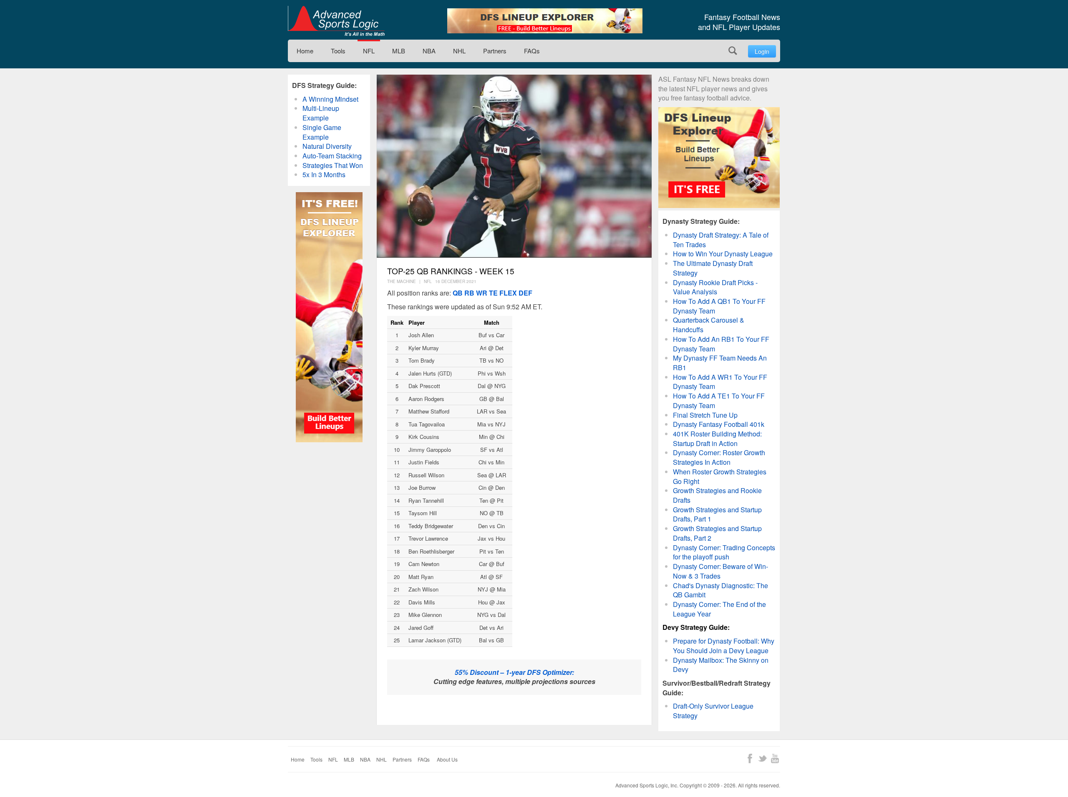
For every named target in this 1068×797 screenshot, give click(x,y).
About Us (447, 759)
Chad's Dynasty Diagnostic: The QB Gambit (720, 590)
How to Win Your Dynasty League (723, 253)
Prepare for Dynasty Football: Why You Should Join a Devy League (723, 645)
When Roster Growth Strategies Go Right (719, 476)
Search (733, 51)
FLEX (508, 293)
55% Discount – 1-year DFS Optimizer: (514, 672)
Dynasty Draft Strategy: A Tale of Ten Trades (720, 239)
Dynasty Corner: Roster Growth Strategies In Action (719, 457)
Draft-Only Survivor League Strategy (713, 710)
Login (762, 51)
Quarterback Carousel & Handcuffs (708, 324)
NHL (459, 50)
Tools (338, 50)
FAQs (532, 50)
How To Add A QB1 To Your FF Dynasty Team (719, 306)
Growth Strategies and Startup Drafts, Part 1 (717, 514)
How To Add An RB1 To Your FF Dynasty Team (721, 343)
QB (458, 293)
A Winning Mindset (330, 99)
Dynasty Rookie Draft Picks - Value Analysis (715, 287)
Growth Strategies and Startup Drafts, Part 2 (717, 533)
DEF (525, 293)
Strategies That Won (332, 165)
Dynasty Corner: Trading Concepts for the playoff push (724, 552)
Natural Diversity (327, 146)
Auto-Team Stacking (332, 155)
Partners (494, 50)
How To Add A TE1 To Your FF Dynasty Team (719, 400)
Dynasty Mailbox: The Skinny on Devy (720, 664)
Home (305, 50)
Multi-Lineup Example (320, 113)
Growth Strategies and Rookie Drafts (717, 495)
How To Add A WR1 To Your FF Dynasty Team (720, 381)
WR (481, 293)
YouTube (775, 758)
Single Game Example (321, 132)
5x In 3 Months (323, 174)
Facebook (750, 758)
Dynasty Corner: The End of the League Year (719, 609)
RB (469, 293)
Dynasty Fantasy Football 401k (718, 424)
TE (493, 293)
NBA (429, 50)
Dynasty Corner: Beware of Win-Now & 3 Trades (720, 571)
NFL (369, 50)
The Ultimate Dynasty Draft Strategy (713, 268)
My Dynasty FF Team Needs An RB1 (720, 362)
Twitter (762, 758)
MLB (398, 50)
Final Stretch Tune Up (705, 415)
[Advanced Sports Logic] (336, 21)
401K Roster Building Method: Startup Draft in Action (717, 438)
